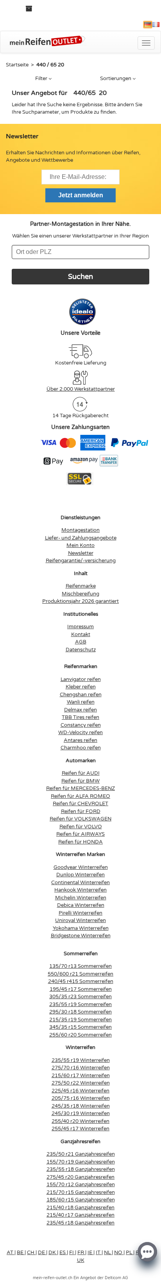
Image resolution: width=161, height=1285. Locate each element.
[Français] (155, 24)
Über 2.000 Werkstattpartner (81, 389)
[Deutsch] (147, 24)
